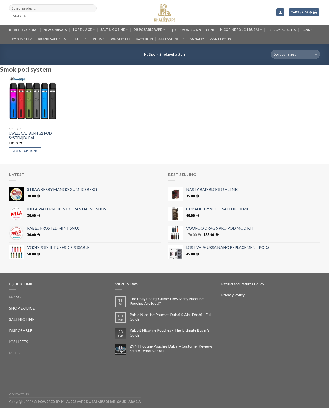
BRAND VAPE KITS (52, 39)
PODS (97, 39)
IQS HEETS (18, 341)
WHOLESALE (120, 39)
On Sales (197, 39)
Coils (79, 39)
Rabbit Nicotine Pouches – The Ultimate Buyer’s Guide (169, 332)
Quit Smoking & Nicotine (193, 30)
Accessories (169, 39)
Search (19, 16)
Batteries (144, 39)
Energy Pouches (282, 30)
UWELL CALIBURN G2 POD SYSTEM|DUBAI (30, 135)
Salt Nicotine (112, 30)
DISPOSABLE (20, 330)
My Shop (149, 54)
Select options (25, 150)
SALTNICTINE (21, 319)
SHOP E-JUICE (22, 308)
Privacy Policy (233, 294)
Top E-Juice (82, 30)
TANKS (307, 30)
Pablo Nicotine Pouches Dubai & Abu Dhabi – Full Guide (170, 316)
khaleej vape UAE (23, 30)
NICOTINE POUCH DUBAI (239, 30)
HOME (15, 297)
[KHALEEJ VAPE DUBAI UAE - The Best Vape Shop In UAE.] (164, 12)
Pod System (22, 39)
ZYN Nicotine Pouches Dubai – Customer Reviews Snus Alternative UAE (171, 348)
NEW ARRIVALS (55, 30)
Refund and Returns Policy (242, 283)
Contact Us (220, 39)
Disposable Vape (147, 30)
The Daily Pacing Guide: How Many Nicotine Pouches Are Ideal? (167, 300)
